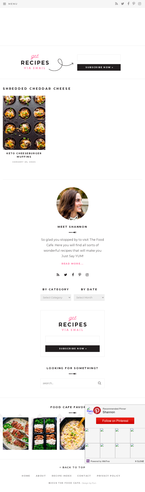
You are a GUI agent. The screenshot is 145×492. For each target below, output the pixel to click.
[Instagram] (139, 3)
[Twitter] (123, 3)
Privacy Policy (108, 475)
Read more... (73, 263)
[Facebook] (129, 3)
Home (26, 475)
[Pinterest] (134, 3)
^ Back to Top (72, 467)
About (41, 475)
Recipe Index (62, 475)
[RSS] (117, 3)
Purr (94, 483)
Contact (84, 475)
